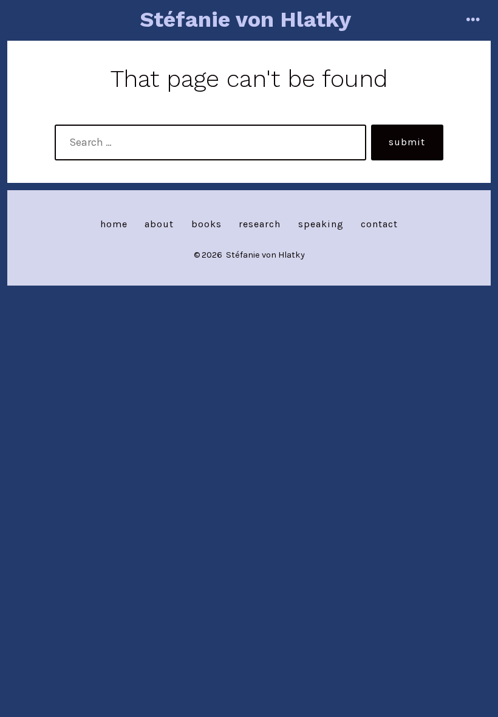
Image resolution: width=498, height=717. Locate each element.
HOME (114, 224)
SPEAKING (321, 224)
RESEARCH (260, 224)
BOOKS (206, 224)
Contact (379, 224)
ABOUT (159, 224)
